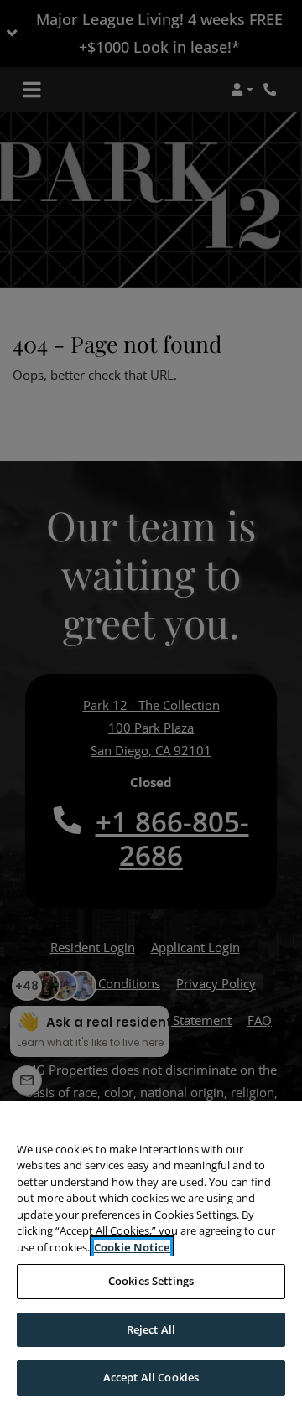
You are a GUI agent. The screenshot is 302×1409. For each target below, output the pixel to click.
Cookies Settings (151, 1280)
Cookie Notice (132, 1247)
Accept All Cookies (151, 1377)
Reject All (151, 1329)
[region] (151, 1255)
